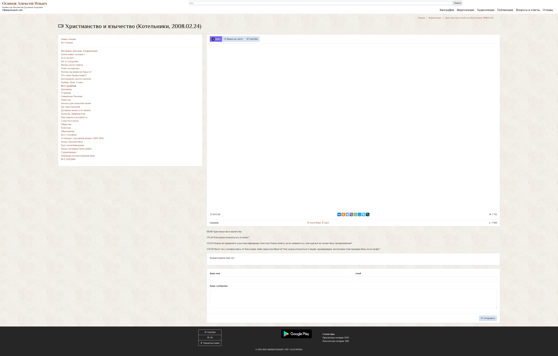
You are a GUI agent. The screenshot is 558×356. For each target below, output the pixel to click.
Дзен (217, 39)
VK (211, 337)
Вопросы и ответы (528, 10)
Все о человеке (69, 135)
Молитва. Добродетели (73, 114)
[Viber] (351, 214)
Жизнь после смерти (72, 65)
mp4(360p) (315, 222)
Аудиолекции (485, 10)
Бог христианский (70, 107)
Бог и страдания (69, 61)
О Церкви (66, 93)
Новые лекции (68, 39)
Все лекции (67, 42)
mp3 (326, 222)
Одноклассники (211, 343)
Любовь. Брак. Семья (72, 82)
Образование (68, 131)
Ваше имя (215, 273)
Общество (66, 124)
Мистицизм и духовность (74, 117)
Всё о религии (68, 86)
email (358, 273)
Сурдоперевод (68, 152)
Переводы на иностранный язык (78, 155)
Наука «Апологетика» (72, 142)
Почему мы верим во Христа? (76, 72)
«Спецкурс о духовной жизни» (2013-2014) (82, 138)
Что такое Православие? (73, 75)
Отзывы (548, 10)
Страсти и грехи (69, 121)
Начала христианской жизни (76, 103)
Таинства (66, 100)
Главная (421, 18)
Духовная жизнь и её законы (76, 110)
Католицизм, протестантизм (76, 79)
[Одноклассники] (343, 214)
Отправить (489, 318)
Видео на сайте (234, 39)
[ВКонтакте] (339, 214)
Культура (66, 128)
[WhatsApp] (355, 214)
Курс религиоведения (72, 145)
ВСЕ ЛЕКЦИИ (68, 159)
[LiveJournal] (367, 214)
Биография (447, 10)
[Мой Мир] (359, 214)
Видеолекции (465, 10)
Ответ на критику (70, 68)
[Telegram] (347, 214)
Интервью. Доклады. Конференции (79, 51)
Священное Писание (71, 96)
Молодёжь (66, 89)
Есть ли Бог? (67, 58)
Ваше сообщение (219, 286)
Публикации (505, 10)
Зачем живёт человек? (73, 54)
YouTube (253, 39)
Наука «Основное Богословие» (76, 148)
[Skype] (363, 214)
